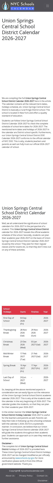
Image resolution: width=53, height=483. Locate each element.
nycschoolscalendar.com (32, 471)
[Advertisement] (26, 68)
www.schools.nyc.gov (25, 458)
